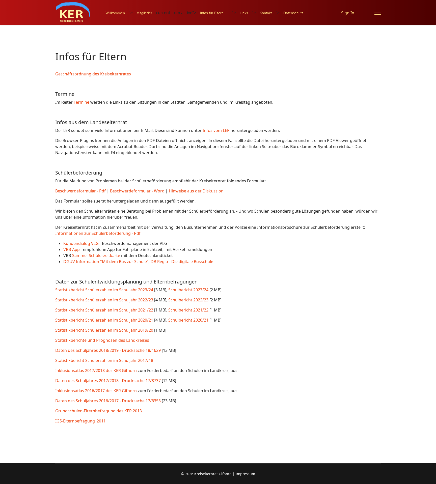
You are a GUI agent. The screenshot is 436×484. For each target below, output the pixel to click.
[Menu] (377, 12)
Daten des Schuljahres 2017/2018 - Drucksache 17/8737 (108, 380)
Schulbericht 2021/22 (188, 310)
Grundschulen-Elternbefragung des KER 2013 (98, 411)
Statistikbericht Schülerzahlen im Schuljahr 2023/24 (104, 290)
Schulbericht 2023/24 (188, 290)
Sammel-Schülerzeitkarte (96, 255)
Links (244, 13)
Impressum (245, 473)
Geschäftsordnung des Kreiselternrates (93, 74)
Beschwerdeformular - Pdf (80, 191)
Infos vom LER (216, 130)
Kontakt (266, 13)
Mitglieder (144, 13)
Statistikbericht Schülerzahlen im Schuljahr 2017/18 (104, 360)
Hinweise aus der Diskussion (196, 191)
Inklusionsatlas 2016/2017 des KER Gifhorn (96, 390)
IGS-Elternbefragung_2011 (80, 421)
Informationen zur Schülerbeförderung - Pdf (98, 233)
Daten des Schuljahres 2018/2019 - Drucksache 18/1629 (108, 350)
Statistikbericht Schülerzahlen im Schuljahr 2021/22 (104, 310)
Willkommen (115, 13)
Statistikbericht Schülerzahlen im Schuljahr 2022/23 (104, 300)
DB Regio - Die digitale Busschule (181, 261)
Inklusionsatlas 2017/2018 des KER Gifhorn (96, 370)
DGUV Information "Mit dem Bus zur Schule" (106, 261)
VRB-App (71, 249)
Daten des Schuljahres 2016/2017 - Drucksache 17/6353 (108, 401)
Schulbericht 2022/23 (188, 300)
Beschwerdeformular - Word (137, 191)
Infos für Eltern (212, 13)
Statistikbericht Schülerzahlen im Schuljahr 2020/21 (104, 320)
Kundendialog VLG (81, 243)
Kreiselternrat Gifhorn (213, 473)
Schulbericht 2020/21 (188, 320)
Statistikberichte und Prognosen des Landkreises (102, 340)
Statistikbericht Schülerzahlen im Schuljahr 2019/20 (104, 330)
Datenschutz (293, 13)
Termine (81, 102)
